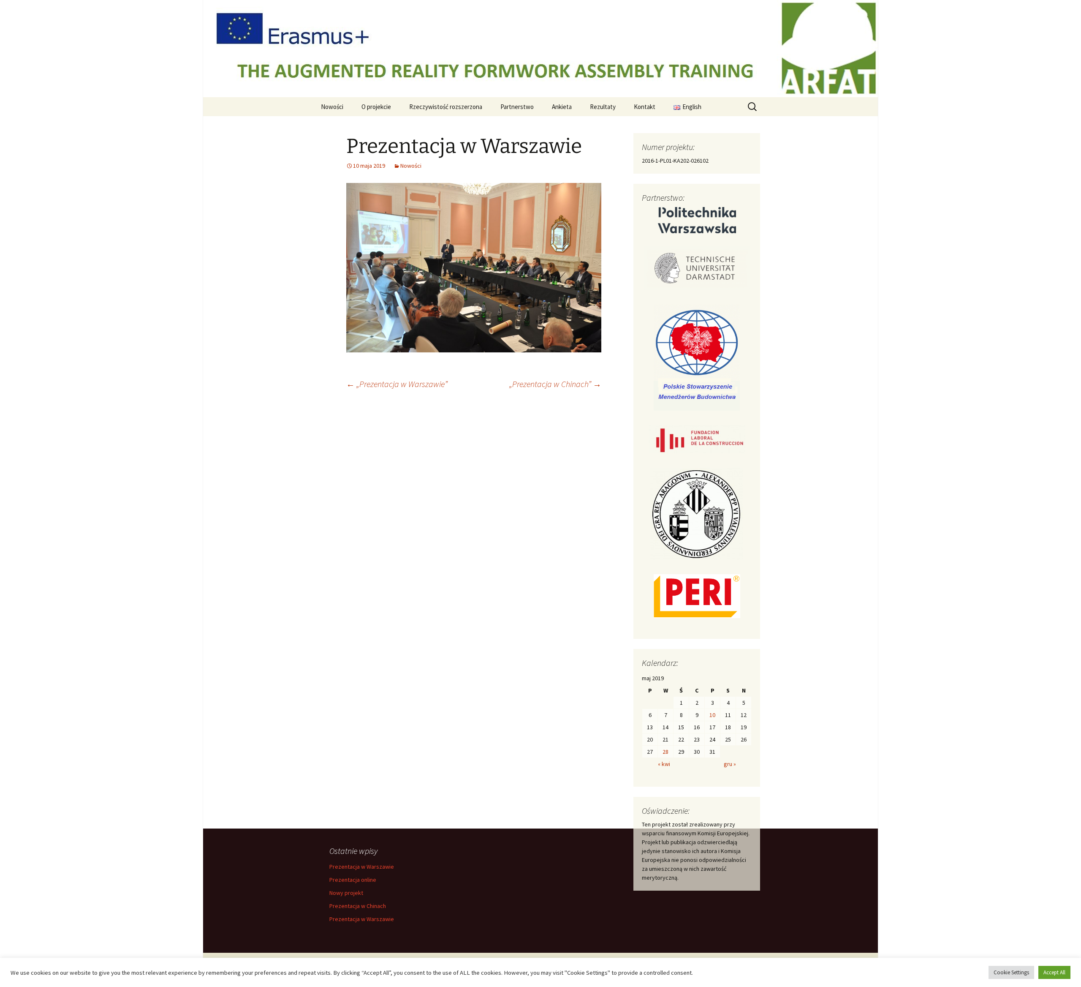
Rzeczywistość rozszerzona (445, 107)
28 (665, 751)
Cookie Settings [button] (1011, 972)
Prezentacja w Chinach (357, 906)
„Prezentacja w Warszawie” (397, 384)
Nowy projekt (346, 893)
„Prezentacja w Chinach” (555, 384)
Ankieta (562, 107)
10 (712, 715)
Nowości (332, 107)
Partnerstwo (517, 107)
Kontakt (644, 107)
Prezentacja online (352, 879)
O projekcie (376, 107)
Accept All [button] (1054, 972)
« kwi (664, 764)
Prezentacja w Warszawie (361, 866)
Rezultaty (603, 107)
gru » (730, 764)
